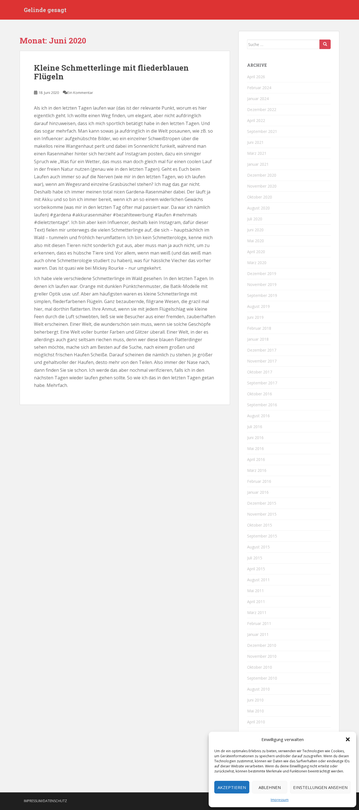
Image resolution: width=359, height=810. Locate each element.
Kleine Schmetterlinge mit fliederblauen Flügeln (111, 72)
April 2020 (256, 251)
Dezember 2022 (261, 109)
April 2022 (256, 120)
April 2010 (256, 721)
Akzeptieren (232, 787)
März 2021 (256, 153)
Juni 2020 (255, 229)
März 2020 (256, 262)
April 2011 (256, 601)
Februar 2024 (259, 87)
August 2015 (258, 547)
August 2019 (258, 306)
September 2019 (262, 295)
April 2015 (256, 568)
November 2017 (262, 361)
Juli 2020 (254, 218)
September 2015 (262, 536)
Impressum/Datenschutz (45, 801)
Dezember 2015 (261, 503)
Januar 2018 (258, 339)
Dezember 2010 (261, 645)
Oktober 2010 (259, 667)
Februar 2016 (259, 481)
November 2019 (262, 284)
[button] (348, 739)
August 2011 (258, 579)
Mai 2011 (255, 590)
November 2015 (262, 514)
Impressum (280, 799)
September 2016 (262, 404)
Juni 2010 (255, 700)
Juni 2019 (255, 317)
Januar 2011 (258, 634)
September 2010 (262, 678)
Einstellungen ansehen (320, 787)
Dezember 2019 (261, 273)
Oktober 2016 (259, 393)
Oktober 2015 (259, 525)
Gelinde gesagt (45, 9)
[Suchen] (325, 44)
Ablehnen (270, 787)
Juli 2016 (254, 426)
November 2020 (262, 186)
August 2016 (258, 415)
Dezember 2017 (261, 350)
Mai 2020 (255, 240)
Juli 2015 (254, 557)
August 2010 (258, 689)
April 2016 (256, 459)
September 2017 (262, 383)
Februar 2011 (259, 623)
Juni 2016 (255, 437)
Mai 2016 (255, 448)
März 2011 (256, 612)
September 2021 (262, 131)
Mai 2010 (255, 711)
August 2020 (258, 208)
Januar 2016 (258, 492)
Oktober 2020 (259, 197)
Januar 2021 (258, 164)
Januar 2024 (258, 98)
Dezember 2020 (261, 175)
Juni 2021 (255, 142)
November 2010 (262, 656)
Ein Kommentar (80, 92)
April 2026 (256, 76)
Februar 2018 (259, 328)
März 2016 (256, 470)
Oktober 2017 (259, 372)
